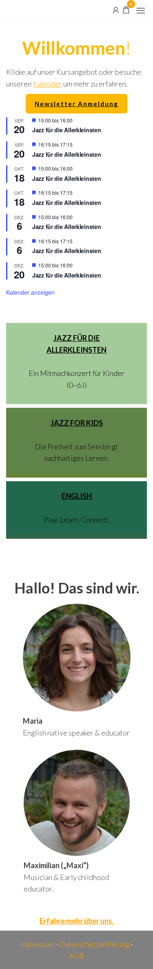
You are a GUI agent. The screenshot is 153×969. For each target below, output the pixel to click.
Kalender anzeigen (30, 292)
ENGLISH (77, 495)
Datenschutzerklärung (94, 944)
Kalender (47, 83)
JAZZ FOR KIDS (77, 422)
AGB (76, 955)
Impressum (37, 944)
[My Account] (115, 9)
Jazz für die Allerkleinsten (66, 130)
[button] (141, 11)
